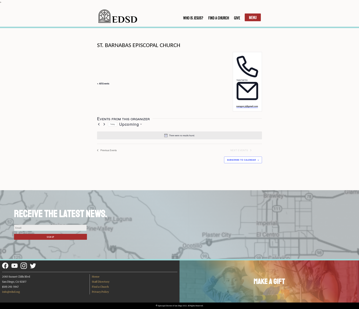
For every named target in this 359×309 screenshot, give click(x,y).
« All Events (103, 83)
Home (95, 276)
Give (237, 17)
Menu (253, 17)
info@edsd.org (11, 291)
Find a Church (100, 286)
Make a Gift (269, 281)
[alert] (179, 135)
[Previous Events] (98, 124)
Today (112, 124)
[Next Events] (104, 124)
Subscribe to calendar (241, 159)
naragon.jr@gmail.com (247, 106)
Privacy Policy (100, 291)
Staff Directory (100, 281)
